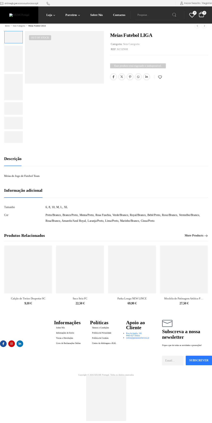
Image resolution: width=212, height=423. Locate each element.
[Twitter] (121, 77)
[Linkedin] (146, 77)
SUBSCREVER (198, 360)
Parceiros (71, 15)
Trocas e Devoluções (64, 338)
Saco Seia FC (80, 298)
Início (7, 26)
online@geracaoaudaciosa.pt (21, 3)
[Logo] (19, 15)
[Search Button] (173, 15)
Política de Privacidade (101, 333)
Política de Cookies (100, 338)
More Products (194, 235)
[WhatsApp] (138, 77)
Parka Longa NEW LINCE (132, 298)
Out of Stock (40, 37)
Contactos (119, 15)
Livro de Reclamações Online (68, 343)
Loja (49, 15)
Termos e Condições (100, 328)
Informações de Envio (65, 333)
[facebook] (3, 343)
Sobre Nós (96, 15)
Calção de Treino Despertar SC (28, 298)
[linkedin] (20, 343)
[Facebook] (113, 77)
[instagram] (11, 343)
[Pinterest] (130, 77)
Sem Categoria (19, 26)
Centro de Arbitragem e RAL (104, 343)
